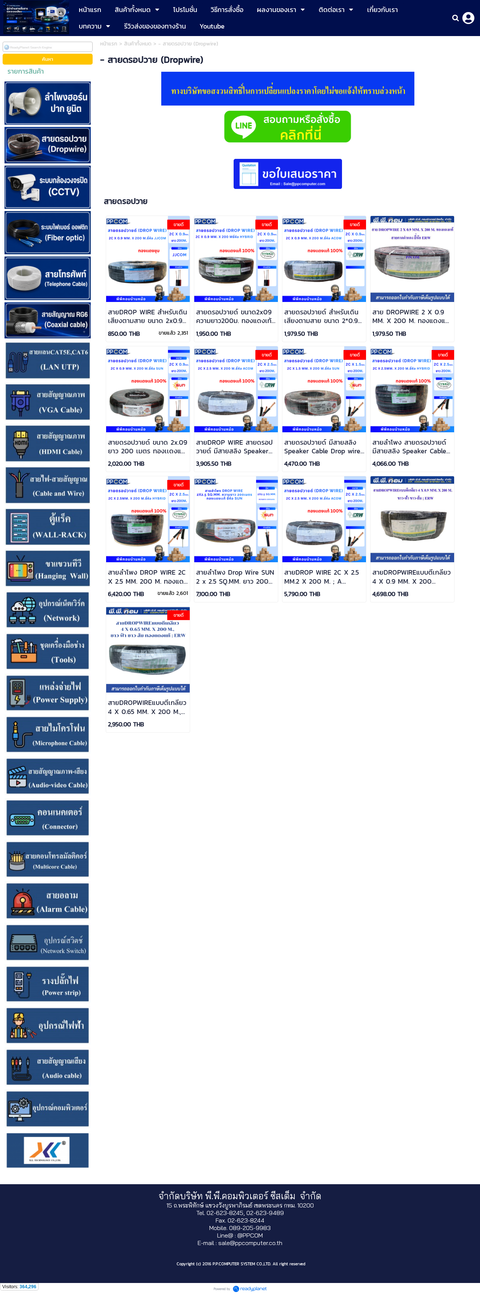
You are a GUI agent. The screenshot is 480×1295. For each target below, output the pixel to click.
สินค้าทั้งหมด (138, 44)
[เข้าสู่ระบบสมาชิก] (468, 18)
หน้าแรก (108, 44)
